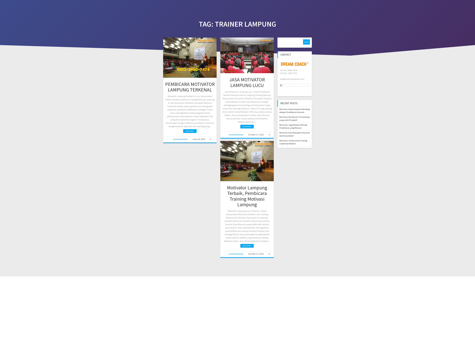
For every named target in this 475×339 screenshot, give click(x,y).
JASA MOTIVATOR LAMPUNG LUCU (247, 82)
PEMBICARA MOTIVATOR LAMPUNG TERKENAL (190, 87)
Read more (190, 131)
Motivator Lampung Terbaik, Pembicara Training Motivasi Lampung (247, 196)
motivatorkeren (180, 139)
